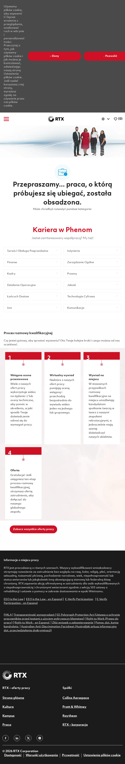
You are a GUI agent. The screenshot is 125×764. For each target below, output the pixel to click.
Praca (6, 725)
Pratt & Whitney (74, 707)
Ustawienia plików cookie (102, 755)
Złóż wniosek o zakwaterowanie (72, 622)
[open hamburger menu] (6, 119)
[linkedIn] (17, 738)
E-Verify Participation (79, 599)
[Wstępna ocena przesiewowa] (23, 398)
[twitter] (28, 738)
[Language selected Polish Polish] (106, 119)
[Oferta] (23, 483)
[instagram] (40, 738)
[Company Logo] (56, 119)
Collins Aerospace (75, 698)
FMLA (8, 615)
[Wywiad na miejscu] (101, 398)
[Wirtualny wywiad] (62, 398)
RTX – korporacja (75, 725)
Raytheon (69, 716)
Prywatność (70, 755)
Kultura (8, 707)
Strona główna (13, 698)
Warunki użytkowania (42, 755)
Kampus (8, 716)
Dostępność (13, 755)
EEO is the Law (13, 599)
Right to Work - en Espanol (31, 622)
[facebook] (5, 738)
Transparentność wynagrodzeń (34, 615)
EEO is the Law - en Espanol (44, 599)
